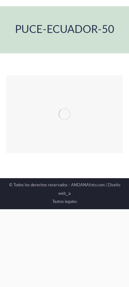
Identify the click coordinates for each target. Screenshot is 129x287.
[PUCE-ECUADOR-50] (64, 114)
